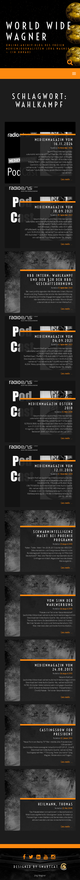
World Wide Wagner (39, 31)
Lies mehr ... (66, 179)
